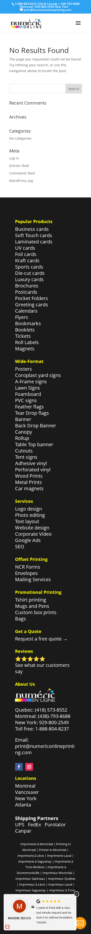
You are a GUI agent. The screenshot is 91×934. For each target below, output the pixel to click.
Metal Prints (28, 482)
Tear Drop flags (32, 413)
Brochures (26, 285)
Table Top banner (34, 444)
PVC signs (26, 400)
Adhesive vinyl (31, 463)
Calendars (26, 311)
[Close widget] (76, 894)
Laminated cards (33, 241)
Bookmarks (28, 323)
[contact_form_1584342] (80, 923)
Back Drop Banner (35, 425)
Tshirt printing (30, 599)
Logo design (28, 508)
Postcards (26, 292)
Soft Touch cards (33, 235)
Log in (14, 158)
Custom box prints (36, 612)
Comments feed (22, 173)
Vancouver (27, 792)
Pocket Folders (31, 298)
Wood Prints (29, 476)
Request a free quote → (41, 638)
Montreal (25, 786)
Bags (20, 618)
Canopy (23, 432)
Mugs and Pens (32, 606)
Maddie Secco (19, 918)
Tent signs (26, 457)
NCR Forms (27, 567)
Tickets (23, 336)
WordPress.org (21, 180)
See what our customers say (42, 668)
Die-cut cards (30, 273)
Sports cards (29, 267)
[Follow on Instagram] (29, 767)
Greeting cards (31, 304)
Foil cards (25, 254)
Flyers (21, 317)
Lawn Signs (27, 387)
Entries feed (19, 165)
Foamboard (28, 394)
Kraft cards (27, 260)
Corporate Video (33, 534)
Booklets (25, 329)
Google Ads (28, 540)
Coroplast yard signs (38, 375)
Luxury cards (29, 279)
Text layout (27, 521)
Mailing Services (33, 579)
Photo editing (30, 515)
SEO (19, 546)
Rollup (22, 438)
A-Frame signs (31, 381)
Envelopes (26, 573)
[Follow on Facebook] (19, 767)
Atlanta (23, 804)
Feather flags (29, 406)
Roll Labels (27, 342)
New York (26, 798)
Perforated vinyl (32, 469)
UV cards (25, 248)
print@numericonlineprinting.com (44, 749)
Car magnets (29, 488)
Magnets (24, 348)
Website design (32, 527)
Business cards (32, 229)
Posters (23, 369)
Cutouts (24, 450)
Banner (23, 419)
